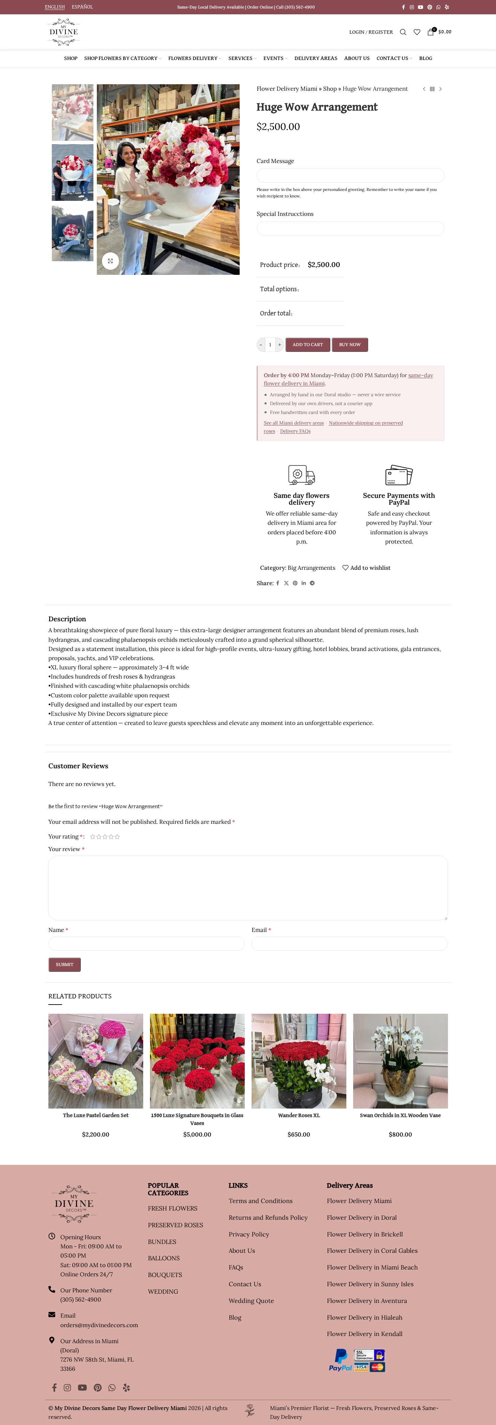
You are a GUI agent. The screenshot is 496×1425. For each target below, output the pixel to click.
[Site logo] (63, 31)
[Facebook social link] (404, 7)
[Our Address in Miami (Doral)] (51, 1340)
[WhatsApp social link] (438, 7)
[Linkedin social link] (304, 583)
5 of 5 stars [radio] (117, 837)
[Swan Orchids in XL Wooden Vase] (400, 1061)
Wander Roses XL (299, 1115)
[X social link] (286, 583)
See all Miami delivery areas (294, 423)
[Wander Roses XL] (299, 1061)
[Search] (403, 32)
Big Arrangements (311, 568)
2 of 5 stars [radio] (99, 837)
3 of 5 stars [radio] (105, 837)
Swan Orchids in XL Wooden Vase (400, 1115)
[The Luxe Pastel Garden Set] (95, 1061)
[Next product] (440, 89)
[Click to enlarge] (110, 260)
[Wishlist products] (417, 32)
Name (58, 930)
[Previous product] (424, 89)
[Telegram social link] (312, 583)
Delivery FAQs (295, 431)
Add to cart (308, 344)
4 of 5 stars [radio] (111, 837)
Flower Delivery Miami (287, 88)
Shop (330, 88)
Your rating (65, 837)
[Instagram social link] (412, 7)
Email (261, 930)
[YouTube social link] (420, 7)
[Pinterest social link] (429, 7)
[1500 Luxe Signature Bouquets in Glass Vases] (197, 1061)
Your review (66, 849)
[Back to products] (432, 89)
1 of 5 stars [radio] (93, 837)
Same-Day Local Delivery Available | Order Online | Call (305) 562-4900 (246, 7)
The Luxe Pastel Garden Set (96, 1115)
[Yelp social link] (446, 7)
